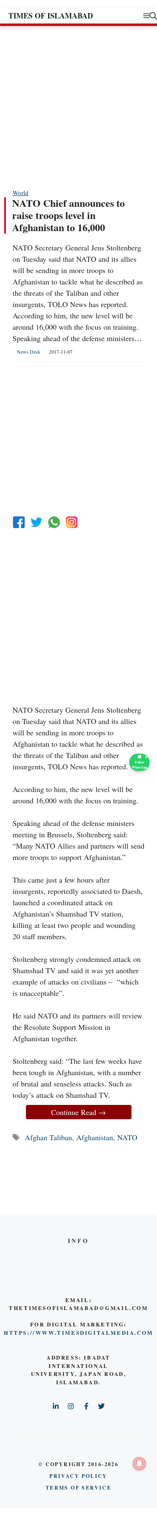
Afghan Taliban (48, 1137)
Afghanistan (94, 1137)
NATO (127, 1137)
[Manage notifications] (139, 1463)
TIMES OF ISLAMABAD (50, 15)
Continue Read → (78, 1112)
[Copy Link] (71, 522)
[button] (153, 15)
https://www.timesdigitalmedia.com (78, 1332)
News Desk (28, 351)
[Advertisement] (78, 106)
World (20, 192)
